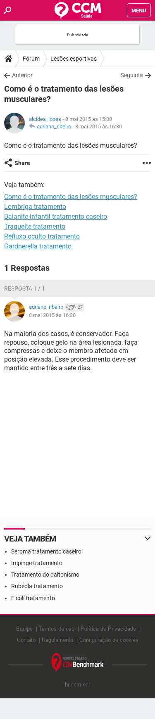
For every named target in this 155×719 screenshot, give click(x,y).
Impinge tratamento (36, 563)
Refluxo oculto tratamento (42, 236)
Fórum (31, 58)
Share (22, 163)
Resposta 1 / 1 (24, 288)
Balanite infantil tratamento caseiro (55, 216)
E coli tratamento (33, 598)
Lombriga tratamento (35, 206)
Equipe (24, 629)
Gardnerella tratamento (38, 246)
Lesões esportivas (73, 58)
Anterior (22, 75)
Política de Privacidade (108, 629)
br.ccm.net (77, 684)
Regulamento (57, 640)
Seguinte (132, 75)
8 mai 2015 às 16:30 (98, 126)
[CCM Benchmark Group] (77, 663)
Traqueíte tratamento (34, 226)
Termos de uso (56, 629)
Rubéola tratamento (37, 586)
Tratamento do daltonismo (45, 574)
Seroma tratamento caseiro (46, 551)
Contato (26, 640)
